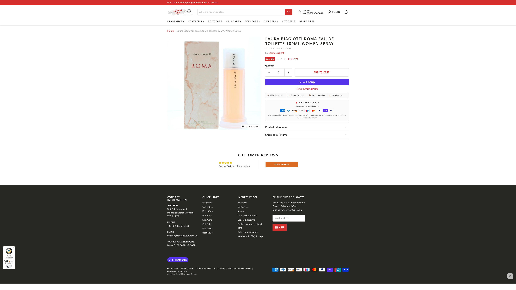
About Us (242, 202)
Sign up (279, 227)
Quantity (269, 66)
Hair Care (233, 21)
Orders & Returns (246, 219)
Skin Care (252, 21)
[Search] (288, 12)
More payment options (307, 89)
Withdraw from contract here (239, 268)
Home (170, 31)
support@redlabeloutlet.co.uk (182, 235)
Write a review (281, 164)
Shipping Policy (187, 268)
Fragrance (175, 21)
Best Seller (307, 21)
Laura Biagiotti (276, 53)
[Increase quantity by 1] (288, 72)
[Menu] (13, 248)
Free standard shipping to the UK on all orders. (192, 2)
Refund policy (219, 268)
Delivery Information (247, 232)
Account (241, 211)
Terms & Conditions (247, 215)
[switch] (9, 266)
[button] (334, 12)
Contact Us (242, 207)
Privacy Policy (172, 268)
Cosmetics (195, 21)
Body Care (215, 21)
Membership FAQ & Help (250, 236)
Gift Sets (270, 21)
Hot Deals (288, 21)
